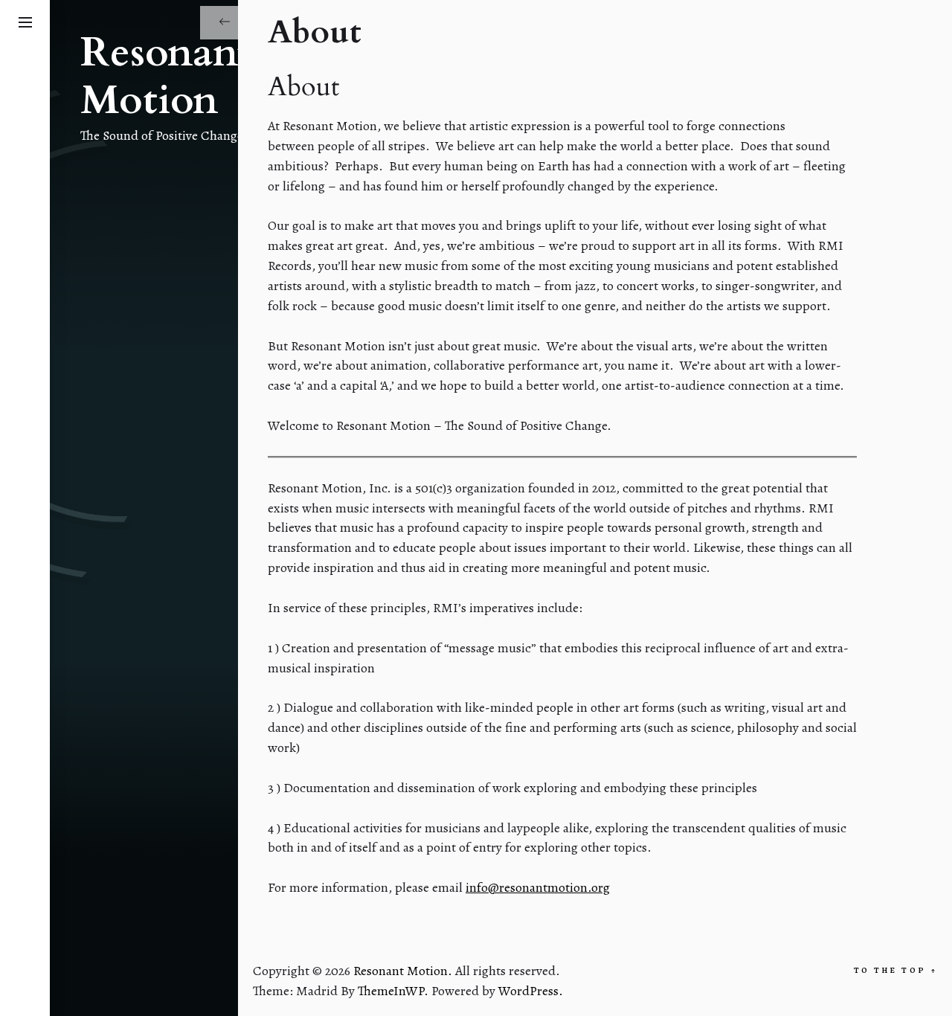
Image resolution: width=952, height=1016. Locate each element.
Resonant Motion (165, 77)
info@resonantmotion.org (538, 887)
